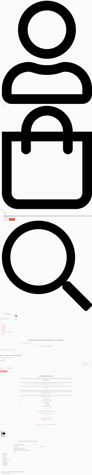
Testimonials (4, 330)
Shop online (4, 326)
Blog (2, 333)
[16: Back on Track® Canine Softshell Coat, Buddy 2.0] (15, 352)
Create (8, 473)
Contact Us (4, 329)
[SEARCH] (16, 316)
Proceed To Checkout (49, 346)
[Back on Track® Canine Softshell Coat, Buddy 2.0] (1, 352)
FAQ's (37, 441)
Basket (6, 219)
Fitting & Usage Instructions (6, 331)
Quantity (1, 368)
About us (3, 324)
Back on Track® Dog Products (27, 343)
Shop (20, 343)
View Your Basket (42, 346)
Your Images (4, 327)
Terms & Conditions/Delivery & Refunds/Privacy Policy (27, 441)
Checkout (12, 219)
